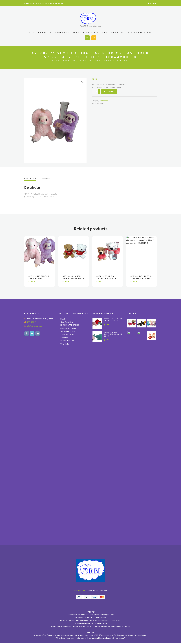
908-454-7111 (33, 322)
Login (153, 3)
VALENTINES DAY (67, 341)
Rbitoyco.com (79, 590)
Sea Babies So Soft (67, 331)
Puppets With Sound (68, 328)
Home (53, 61)
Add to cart (109, 91)
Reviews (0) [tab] (45, 178)
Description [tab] (30, 178)
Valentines (68, 61)
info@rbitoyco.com (34, 326)
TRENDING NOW (67, 334)
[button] (82, 81)
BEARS (63, 319)
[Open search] (87, 37)
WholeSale (64, 344)
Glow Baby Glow (66, 322)
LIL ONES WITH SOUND (69, 325)
